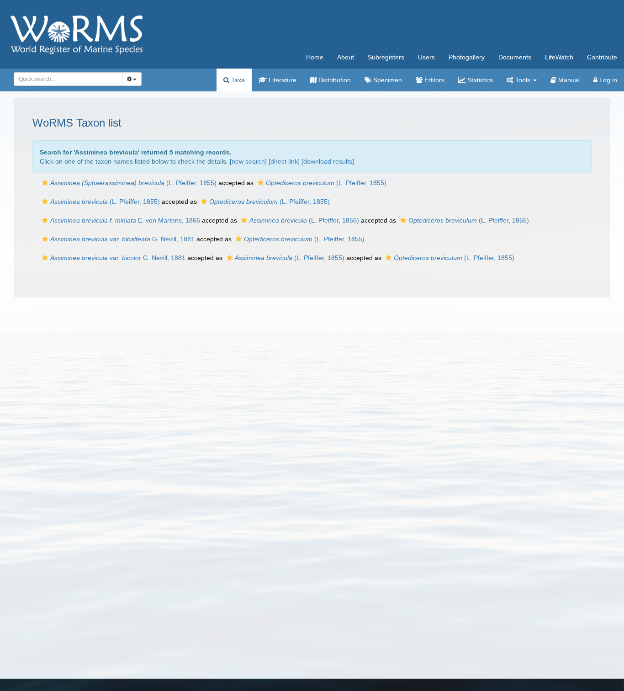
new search (248, 161)
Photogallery (467, 57)
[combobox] (68, 79)
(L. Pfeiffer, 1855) (133, 182)
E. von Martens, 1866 (125, 220)
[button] (45, 183)
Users (426, 57)
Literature (281, 80)
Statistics (479, 80)
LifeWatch (559, 57)
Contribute (602, 57)
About (345, 57)
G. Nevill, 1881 (122, 239)
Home (314, 57)
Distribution (334, 80)
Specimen (386, 80)
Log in (607, 80)
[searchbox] (65, 79)
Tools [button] (522, 80)
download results (327, 161)
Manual (568, 80)
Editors (433, 80)
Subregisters (386, 57)
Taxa (237, 80)
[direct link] (284, 161)
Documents (514, 57)
